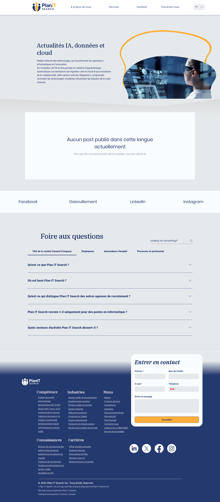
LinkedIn (137, 201)
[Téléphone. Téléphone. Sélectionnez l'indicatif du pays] (173, 389)
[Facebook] (159, 448)
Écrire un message (143, 396)
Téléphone (174, 384)
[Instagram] (171, 448)
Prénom (139, 371)
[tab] (52, 251)
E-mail (138, 384)
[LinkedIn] (133, 448)
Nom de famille (176, 371)
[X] (146, 448)
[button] (81, 7)
